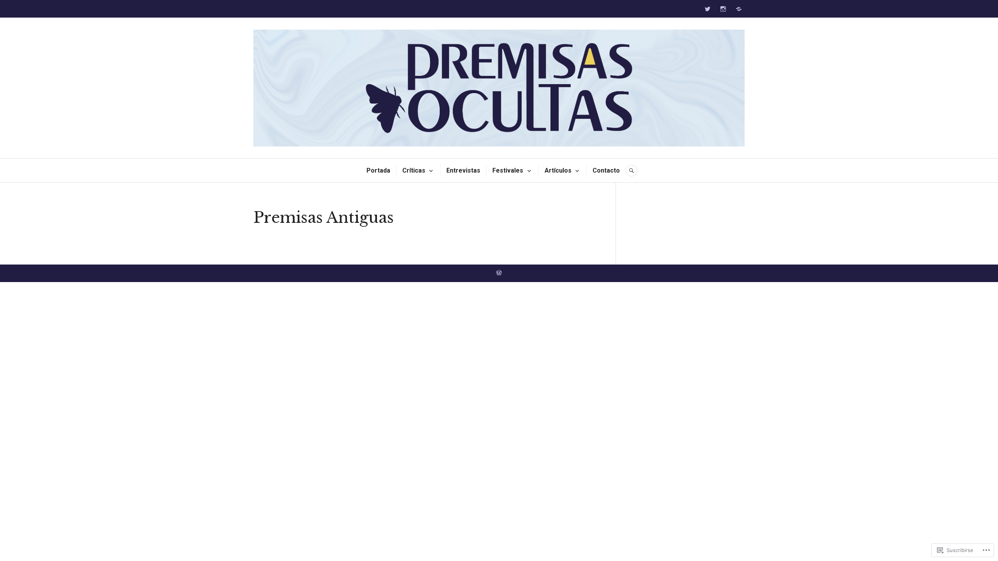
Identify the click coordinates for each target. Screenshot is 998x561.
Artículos (558, 170)
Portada (378, 170)
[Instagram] (723, 9)
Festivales (507, 170)
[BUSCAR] (631, 170)
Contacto (606, 170)
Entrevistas (463, 170)
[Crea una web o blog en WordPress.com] (499, 273)
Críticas (413, 170)
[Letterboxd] (739, 9)
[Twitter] (707, 9)
